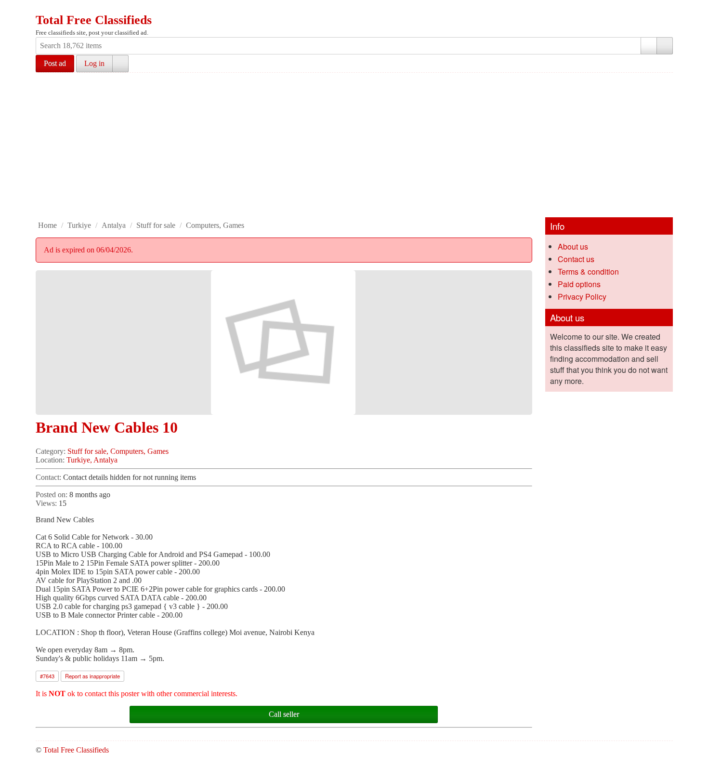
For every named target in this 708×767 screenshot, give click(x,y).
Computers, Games (215, 225)
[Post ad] (62, 8)
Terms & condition (588, 271)
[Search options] (649, 45)
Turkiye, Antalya (92, 460)
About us (573, 246)
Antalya (114, 225)
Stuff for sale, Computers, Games (118, 451)
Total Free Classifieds (94, 20)
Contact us (576, 258)
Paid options (579, 284)
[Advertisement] (354, 145)
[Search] (664, 45)
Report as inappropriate (92, 676)
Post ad (55, 63)
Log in (94, 63)
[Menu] (44, 8)
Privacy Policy (582, 296)
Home (47, 225)
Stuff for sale (155, 225)
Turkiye (79, 225)
